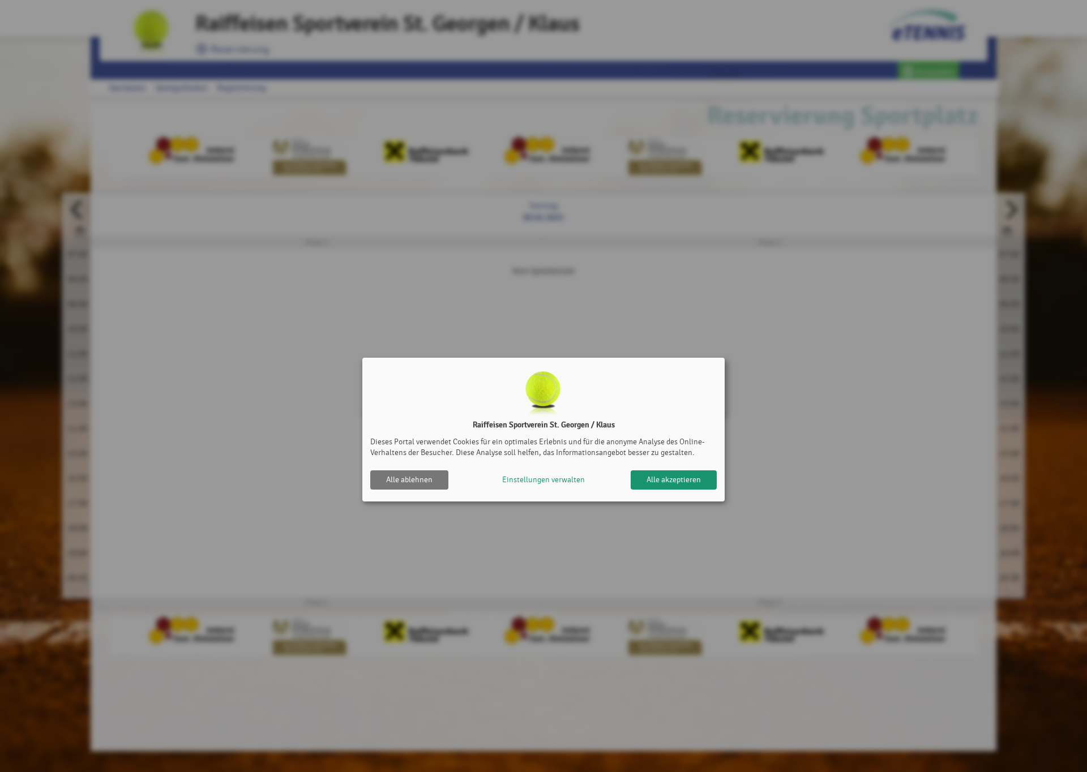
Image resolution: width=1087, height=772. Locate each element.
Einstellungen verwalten (543, 479)
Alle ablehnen (409, 479)
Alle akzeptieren (674, 479)
